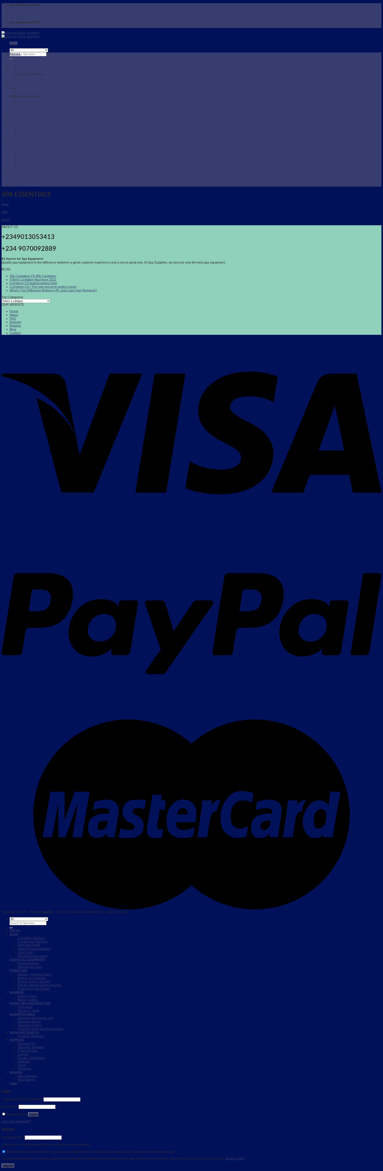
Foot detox (24, 118)
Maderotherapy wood (29, 75)
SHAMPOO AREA (22, 124)
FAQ (13, 318)
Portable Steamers (28, 142)
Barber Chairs (25, 109)
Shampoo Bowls (27, 130)
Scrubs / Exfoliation (29, 160)
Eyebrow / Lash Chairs (31, 102)
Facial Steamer (26, 82)
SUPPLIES (17, 146)
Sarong (22, 157)
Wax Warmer (25, 178)
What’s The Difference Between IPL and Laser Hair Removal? (53, 290)
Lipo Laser (24, 72)
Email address (13, 1137)
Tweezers (23, 169)
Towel (21, 166)
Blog (13, 329)
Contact (15, 333)
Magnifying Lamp (27, 84)
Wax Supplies (26, 175)
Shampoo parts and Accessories (36, 136)
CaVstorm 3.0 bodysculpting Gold (33, 283)
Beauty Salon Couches (31, 97)
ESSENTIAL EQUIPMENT (28, 78)
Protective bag (26, 155)
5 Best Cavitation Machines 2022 (33, 279)
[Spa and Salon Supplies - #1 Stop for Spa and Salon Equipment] (20, 34)
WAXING (16, 172)
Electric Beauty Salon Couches (36, 99)
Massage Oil (25, 149)
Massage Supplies (28, 152)
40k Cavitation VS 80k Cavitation (33, 276)
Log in (33, 1114)
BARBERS (17, 105)
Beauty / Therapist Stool (32, 91)
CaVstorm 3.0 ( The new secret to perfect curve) (43, 287)
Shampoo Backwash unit (32, 127)
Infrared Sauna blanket (31, 69)
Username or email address (22, 1099)
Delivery (15, 322)
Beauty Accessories (29, 94)
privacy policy (234, 1158)
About (14, 315)
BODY (14, 58)
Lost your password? (16, 1121)
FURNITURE (18, 88)
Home (14, 311)
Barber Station (26, 112)
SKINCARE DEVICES (24, 139)
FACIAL (15, 54)
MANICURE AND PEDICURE (30, 115)
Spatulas (23, 163)
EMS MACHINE (27, 67)
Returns (15, 325)
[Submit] (11, 928)
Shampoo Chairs (27, 133)
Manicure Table (26, 121)
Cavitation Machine (29, 61)
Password (10, 1106)
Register (8, 1165)
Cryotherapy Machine (30, 64)
